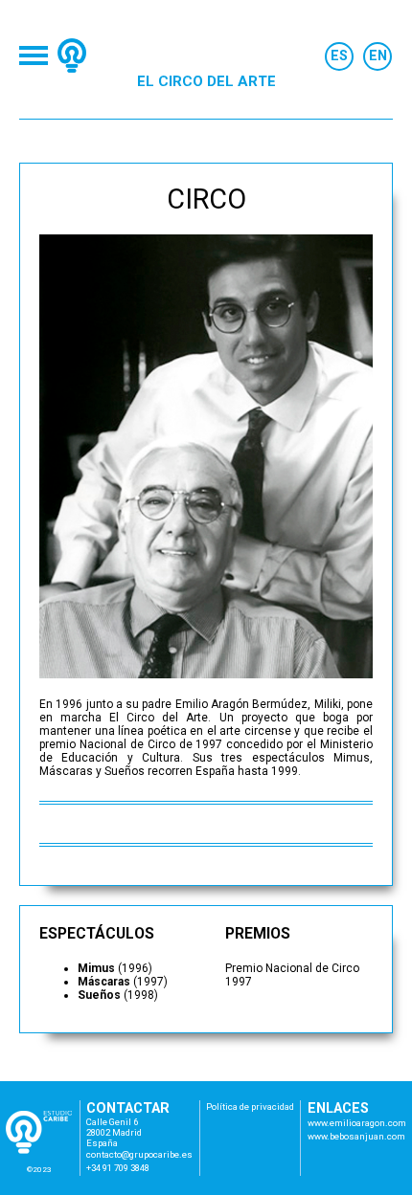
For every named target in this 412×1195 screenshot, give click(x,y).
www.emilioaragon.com (357, 1123)
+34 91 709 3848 (117, 1167)
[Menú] (33, 55)
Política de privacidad (250, 1106)
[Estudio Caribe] (71, 55)
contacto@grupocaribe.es (139, 1154)
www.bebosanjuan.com (356, 1136)
